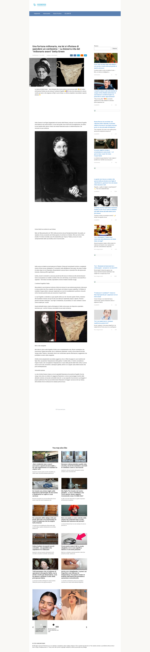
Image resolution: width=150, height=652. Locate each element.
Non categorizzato (98, 249)
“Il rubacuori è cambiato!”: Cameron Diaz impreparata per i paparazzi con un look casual (106, 294)
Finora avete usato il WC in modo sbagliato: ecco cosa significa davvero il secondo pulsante (72, 547)
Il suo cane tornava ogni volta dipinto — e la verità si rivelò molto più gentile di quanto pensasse (105, 66)
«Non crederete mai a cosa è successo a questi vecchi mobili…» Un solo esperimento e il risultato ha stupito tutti (44, 466)
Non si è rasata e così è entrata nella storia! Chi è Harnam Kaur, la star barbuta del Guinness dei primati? (73, 519)
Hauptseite (37, 13)
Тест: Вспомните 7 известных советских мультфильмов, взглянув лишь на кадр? (105, 239)
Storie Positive (57, 13)
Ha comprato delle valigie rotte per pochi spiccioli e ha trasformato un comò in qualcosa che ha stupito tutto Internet (44, 520)
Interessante (46, 13)
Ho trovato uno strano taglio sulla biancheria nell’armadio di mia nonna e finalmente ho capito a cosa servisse (45, 493)
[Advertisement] (75, 29)
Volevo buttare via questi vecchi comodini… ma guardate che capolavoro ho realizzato (43, 547)
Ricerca (96, 46)
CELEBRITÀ (68, 13)
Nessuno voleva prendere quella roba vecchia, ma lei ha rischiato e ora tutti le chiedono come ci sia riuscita (74, 465)
